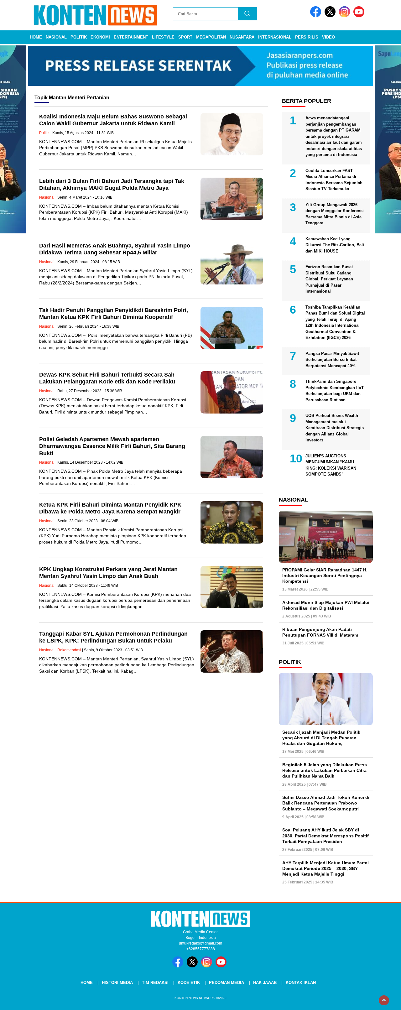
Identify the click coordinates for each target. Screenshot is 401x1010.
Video (328, 37)
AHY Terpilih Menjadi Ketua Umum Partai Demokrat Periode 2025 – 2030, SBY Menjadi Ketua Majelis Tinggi (325, 868)
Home (36, 37)
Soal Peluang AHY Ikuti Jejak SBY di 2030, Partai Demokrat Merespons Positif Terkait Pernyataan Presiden (325, 835)
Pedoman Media (226, 982)
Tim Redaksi (155, 982)
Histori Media (117, 982)
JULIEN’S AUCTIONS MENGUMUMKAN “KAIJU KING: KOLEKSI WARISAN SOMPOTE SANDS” (330, 465)
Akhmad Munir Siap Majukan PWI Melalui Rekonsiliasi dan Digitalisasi (325, 605)
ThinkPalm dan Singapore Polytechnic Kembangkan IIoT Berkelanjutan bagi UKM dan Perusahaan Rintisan (334, 390)
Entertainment (131, 37)
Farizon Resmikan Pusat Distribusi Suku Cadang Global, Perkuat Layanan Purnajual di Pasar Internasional (329, 279)
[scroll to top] (384, 1000)
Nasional (56, 37)
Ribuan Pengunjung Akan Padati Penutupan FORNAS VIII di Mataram (320, 632)
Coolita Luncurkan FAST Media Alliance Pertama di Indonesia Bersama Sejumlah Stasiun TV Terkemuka (333, 179)
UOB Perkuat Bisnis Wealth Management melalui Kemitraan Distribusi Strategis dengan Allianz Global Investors (334, 427)
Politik (78, 37)
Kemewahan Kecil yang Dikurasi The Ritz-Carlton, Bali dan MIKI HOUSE (334, 245)
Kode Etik (189, 982)
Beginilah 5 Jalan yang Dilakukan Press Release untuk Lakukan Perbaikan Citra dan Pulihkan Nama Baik (324, 770)
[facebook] (316, 15)
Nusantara (242, 37)
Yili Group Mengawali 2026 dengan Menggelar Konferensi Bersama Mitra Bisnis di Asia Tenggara (334, 214)
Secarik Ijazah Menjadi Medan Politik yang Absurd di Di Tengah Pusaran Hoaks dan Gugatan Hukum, (321, 738)
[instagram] (345, 15)
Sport (185, 37)
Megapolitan (211, 37)
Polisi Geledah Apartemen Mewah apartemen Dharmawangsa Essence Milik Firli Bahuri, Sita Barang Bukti (112, 446)
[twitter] (331, 15)
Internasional (274, 37)
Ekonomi (100, 37)
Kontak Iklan (301, 982)
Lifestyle (163, 37)
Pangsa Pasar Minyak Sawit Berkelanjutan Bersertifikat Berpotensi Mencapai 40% (332, 359)
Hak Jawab (265, 982)
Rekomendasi (69, 650)
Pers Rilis (306, 37)
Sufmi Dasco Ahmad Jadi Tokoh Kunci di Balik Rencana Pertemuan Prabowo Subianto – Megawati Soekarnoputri (325, 803)
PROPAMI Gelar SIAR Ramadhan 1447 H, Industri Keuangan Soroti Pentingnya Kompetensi (324, 575)
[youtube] (360, 15)
